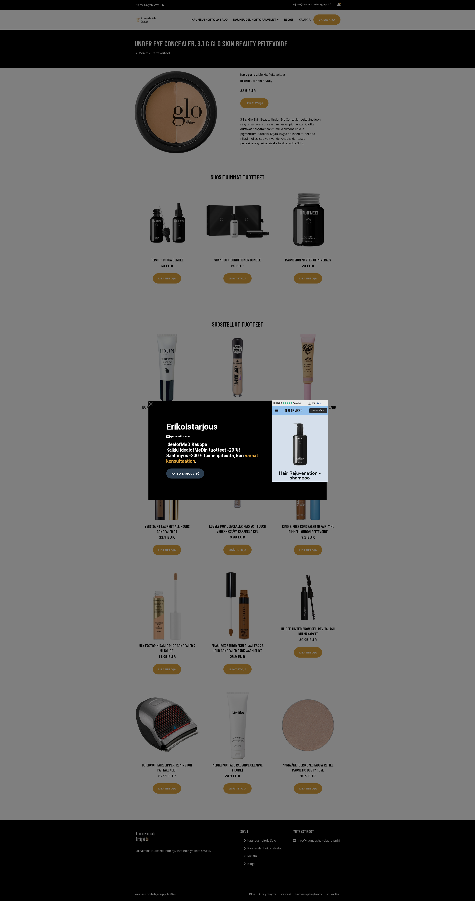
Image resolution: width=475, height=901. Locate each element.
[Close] (150, 404)
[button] (185, 473)
